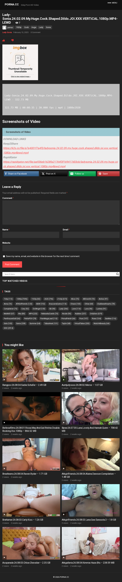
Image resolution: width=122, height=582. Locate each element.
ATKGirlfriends (24, 304)
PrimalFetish (68, 319)
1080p (22, 299)
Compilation (10, 309)
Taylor (66, 323)
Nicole (66, 314)
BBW (40, 304)
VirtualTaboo (82, 323)
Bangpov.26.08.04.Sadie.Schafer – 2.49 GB (24, 385)
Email (66, 229)
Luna (88, 309)
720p (8, 299)
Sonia (48, 27)
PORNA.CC (12, 4)
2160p (62, 299)
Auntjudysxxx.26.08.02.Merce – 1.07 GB (82, 385)
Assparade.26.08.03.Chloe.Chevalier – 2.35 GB (26, 562)
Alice (75, 299)
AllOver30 (89, 299)
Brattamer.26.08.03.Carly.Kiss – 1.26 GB (22, 519)
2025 (48, 299)
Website (6, 243)
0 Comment (35, 32)
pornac (10, 27)
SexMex (110, 319)
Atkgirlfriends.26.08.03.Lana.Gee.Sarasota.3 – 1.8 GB (89, 519)
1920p (18, 27)
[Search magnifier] (117, 274)
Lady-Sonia (7, 32)
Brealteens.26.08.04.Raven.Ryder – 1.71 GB (24, 473)
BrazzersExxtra (58, 304)
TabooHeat (51, 323)
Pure (83, 319)
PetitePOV (30, 319)
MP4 (33, 314)
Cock (26, 27)
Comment (8, 198)
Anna (8, 304)
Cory (25, 309)
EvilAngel (39, 309)
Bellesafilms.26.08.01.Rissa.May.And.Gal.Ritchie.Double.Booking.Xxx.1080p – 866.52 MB (31, 429)
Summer (35, 323)
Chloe (89, 304)
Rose (96, 319)
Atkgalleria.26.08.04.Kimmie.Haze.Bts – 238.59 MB (88, 562)
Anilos (103, 299)
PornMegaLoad (48, 319)
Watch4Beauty (102, 323)
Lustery (101, 309)
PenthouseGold (12, 319)
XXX (8, 328)
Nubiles (80, 314)
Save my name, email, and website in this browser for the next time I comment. (43, 256)
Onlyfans (96, 314)
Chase (76, 304)
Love (76, 309)
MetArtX (9, 314)
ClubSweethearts (106, 304)
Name (6, 229)
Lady (41, 27)
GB (52, 309)
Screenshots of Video (18, 132)
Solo (8, 323)
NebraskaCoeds (49, 314)
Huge (34, 27)
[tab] (60, 132)
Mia (21, 314)
